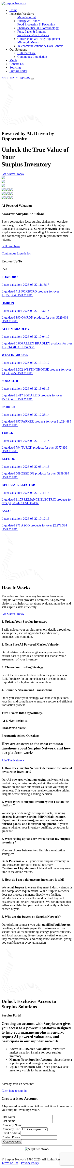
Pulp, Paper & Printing (31, 31)
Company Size (11, 1129)
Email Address (11, 1133)
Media (13, 60)
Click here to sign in (14, 1090)
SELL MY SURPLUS (16, 77)
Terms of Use (10, 1163)
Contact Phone (11, 1137)
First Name (8, 1116)
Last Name (8, 1121)
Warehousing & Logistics (33, 35)
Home (13, 10)
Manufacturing (26, 17)
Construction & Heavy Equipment (38, 38)
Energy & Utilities (28, 20)
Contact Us (16, 64)
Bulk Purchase (26, 53)
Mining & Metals (28, 42)
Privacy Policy (30, 1163)
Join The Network (13, 760)
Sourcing (15, 67)
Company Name (12, 1125)
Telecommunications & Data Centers (40, 46)
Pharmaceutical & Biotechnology (38, 28)
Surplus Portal (18, 71)
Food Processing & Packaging (36, 24)
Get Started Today (13, 174)
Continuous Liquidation (32, 56)
